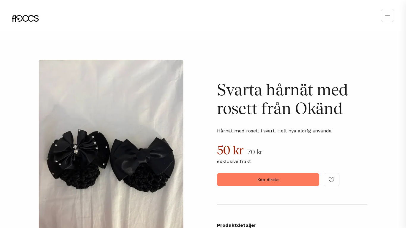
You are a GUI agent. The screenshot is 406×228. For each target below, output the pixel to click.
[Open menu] (387, 15)
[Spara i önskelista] (331, 179)
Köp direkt (268, 179)
